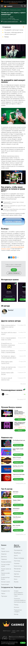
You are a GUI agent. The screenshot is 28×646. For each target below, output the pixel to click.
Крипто (16, 555)
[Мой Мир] (11, 257)
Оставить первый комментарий (10, 21)
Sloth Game (15, 491)
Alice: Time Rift (16, 525)
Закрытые (3, 554)
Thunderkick (15, 501)
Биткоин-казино (5, 582)
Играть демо (19, 445)
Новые (3, 548)
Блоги (15, 579)
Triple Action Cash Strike (18, 474)
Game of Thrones (17, 457)
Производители (18, 550)
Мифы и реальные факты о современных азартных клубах (8, 326)
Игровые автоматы (6, 562)
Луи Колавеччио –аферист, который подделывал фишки (8, 356)
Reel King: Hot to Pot (18, 466)
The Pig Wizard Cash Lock (19, 440)
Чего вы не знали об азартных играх (6, 378)
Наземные (16, 563)
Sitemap (16, 614)
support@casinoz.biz (13, 3)
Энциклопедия (5, 584)
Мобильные (17, 576)
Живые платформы (19, 558)
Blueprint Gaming (16, 442)
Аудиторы (16, 574)
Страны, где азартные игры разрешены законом (8, 367)
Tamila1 (11, 16)
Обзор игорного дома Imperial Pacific (6, 362)
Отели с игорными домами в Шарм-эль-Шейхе (8, 338)
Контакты (16, 607)
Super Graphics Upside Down (18, 449)
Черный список (5, 551)
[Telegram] (16, 257)
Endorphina (15, 493)
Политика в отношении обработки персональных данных (20, 600)
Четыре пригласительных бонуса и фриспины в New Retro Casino (19, 412)
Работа (3, 593)
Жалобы (16, 582)
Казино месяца (18, 566)
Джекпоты (4, 556)
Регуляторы (17, 571)
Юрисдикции (17, 568)
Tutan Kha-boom (17, 517)
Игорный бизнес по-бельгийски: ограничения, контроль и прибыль (8, 345)
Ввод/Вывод (17, 553)
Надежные (4, 559)
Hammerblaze (16, 508)
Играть (9, 299)
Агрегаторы (17, 561)
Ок (22, 642)
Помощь (16, 604)
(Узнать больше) (11, 643)
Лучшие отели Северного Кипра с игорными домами (8, 351)
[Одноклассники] (13, 257)
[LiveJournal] (9, 257)
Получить (20, 419)
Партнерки (4, 596)
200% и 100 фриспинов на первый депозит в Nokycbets (19, 423)
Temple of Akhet (17, 500)
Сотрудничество (5, 591)
